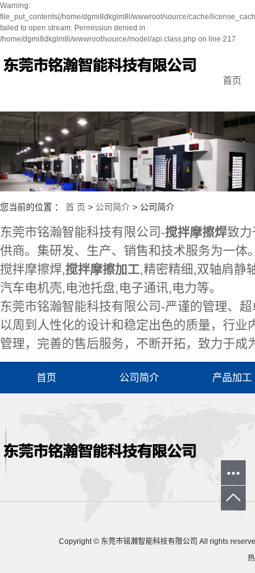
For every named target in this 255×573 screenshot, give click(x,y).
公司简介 (112, 207)
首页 (46, 377)
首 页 (75, 207)
